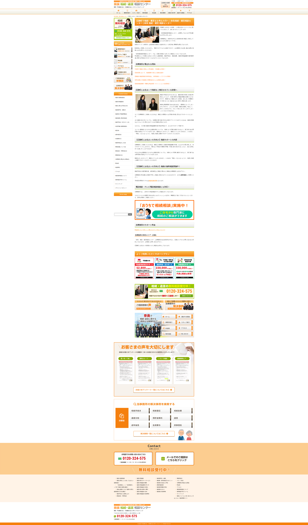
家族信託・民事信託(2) (121, 151)
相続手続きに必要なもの (123, 493)
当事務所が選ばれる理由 (183, 482)
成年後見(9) (118, 134)
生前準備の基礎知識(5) (121, 126)
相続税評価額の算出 (162, 487)
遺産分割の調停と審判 (142, 489)
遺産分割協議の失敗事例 (143, 493)
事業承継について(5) (120, 146)
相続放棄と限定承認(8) (121, 118)
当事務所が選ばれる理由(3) (122, 159)
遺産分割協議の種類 (142, 482)
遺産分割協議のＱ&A (142, 491)
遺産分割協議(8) (119, 101)
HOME (173, 1)
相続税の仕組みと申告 (162, 482)
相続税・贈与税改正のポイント (165, 480)
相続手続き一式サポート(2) (122, 122)
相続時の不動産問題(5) (121, 114)
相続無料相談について (121, 175)
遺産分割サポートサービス (143, 480)
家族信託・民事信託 (122, 496)
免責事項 (117, 167)
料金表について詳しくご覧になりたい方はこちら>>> (150, 230)
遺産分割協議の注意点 (142, 487)
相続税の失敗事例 (161, 491)
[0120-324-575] (164, 284)
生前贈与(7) (118, 138)
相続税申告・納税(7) (120, 110)
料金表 (117, 163)
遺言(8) (117, 130)
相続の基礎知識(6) (120, 97)
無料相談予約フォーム (121, 179)
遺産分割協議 (140, 478)
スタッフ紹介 (180, 480)
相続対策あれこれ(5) (120, 142)
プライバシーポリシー (121, 188)
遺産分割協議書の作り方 (143, 485)
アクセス (117, 171)
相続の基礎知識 (121, 478)
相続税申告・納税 (161, 478)
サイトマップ (189, 1)
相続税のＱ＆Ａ (161, 489)
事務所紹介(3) (118, 155)
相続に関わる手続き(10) (121, 105)
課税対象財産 (160, 485)
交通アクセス (181, 1)
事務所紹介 (179, 478)
